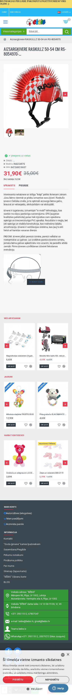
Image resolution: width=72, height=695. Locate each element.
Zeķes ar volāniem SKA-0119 (52, 473)
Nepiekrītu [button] (52, 679)
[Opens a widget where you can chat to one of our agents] (58, 688)
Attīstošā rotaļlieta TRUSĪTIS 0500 (20, 414)
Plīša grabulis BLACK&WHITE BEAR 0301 (53, 414)
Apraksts (9, 185)
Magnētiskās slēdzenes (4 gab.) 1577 (20, 356)
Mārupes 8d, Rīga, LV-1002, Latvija (28, 595)
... (14, 160)
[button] (7, 94)
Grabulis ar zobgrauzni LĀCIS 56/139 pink (20, 473)
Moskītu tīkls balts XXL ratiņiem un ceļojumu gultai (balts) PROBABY (53, 356)
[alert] (36, 672)
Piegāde (23, 185)
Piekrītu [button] (18, 679)
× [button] (67, 654)
